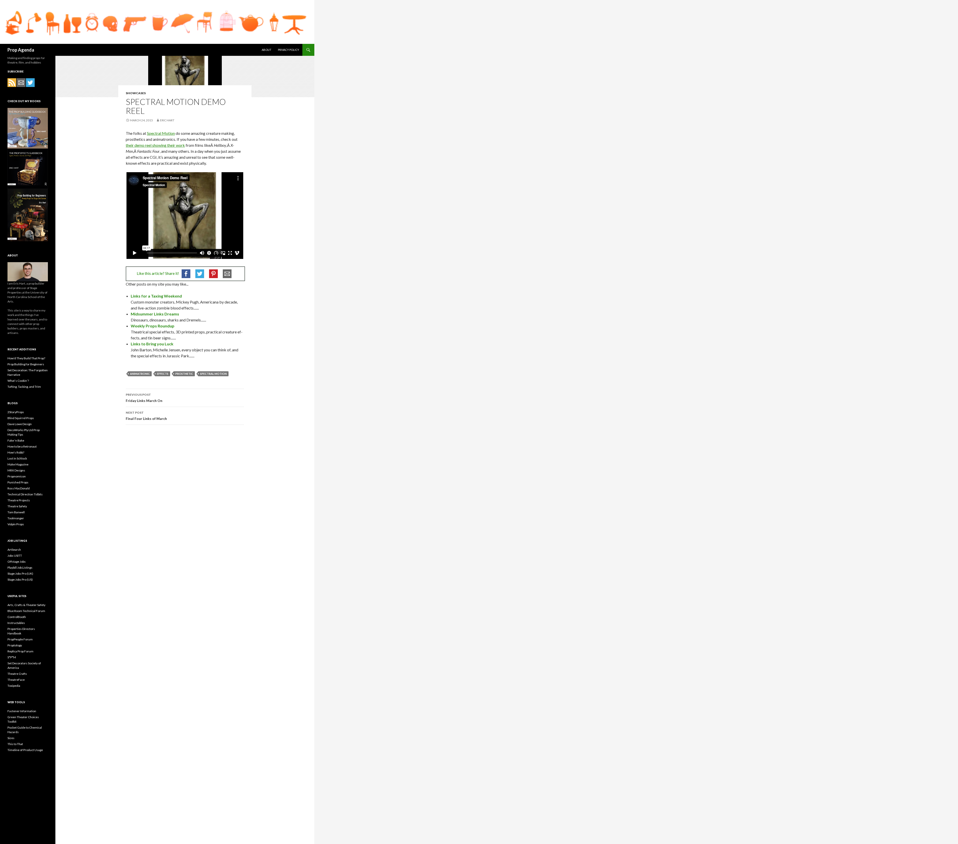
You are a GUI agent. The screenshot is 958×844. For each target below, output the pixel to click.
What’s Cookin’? (18, 381)
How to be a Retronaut (22, 446)
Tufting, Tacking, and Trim (24, 386)
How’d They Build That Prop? (26, 358)
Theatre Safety (17, 506)
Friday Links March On (144, 398)
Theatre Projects (18, 500)
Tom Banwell (16, 512)
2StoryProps (15, 412)
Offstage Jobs (16, 561)
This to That (15, 744)
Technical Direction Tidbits (25, 494)
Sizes (10, 738)
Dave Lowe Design (19, 424)
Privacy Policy (288, 49)
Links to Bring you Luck (152, 343)
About (266, 49)
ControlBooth (16, 617)
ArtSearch (14, 549)
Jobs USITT (14, 555)
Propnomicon (16, 476)
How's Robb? (15, 452)
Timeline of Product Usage (25, 750)
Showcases (136, 93)
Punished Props (17, 482)
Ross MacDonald (18, 488)
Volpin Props (15, 524)
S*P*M (11, 657)
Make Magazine (17, 464)
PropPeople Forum (20, 639)
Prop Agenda (20, 50)
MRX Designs (16, 470)
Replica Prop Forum (20, 651)
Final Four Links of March (146, 416)
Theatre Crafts (17, 674)
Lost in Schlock (17, 458)
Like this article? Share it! (158, 273)
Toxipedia (13, 686)
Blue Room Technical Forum (26, 611)
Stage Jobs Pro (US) (20, 579)
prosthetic (184, 373)
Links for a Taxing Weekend (156, 296)
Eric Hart (167, 120)
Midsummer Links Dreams (155, 313)
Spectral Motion (161, 133)
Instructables (16, 623)
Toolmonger (15, 518)
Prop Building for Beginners (25, 364)
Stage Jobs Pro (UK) (20, 573)
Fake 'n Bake (15, 440)
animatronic (140, 373)
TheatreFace (16, 680)
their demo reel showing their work (155, 145)
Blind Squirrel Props (20, 418)
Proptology (14, 645)
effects (162, 373)
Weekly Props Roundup (152, 325)
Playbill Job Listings (19, 567)
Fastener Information (21, 711)
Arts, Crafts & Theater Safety (26, 605)
